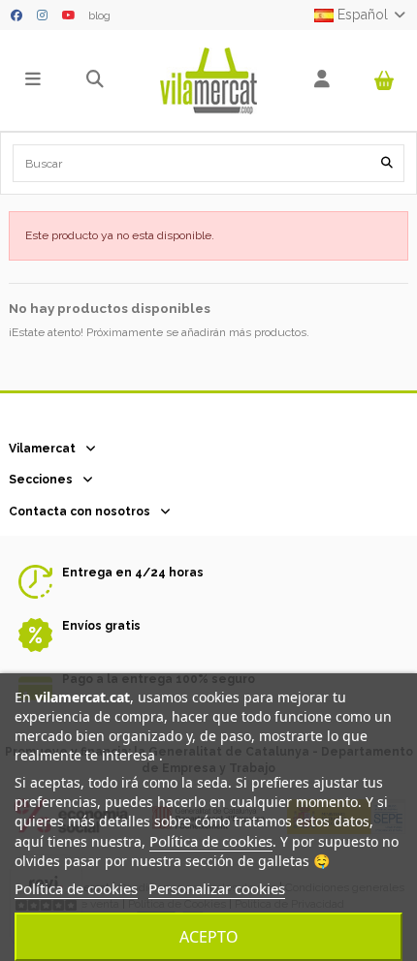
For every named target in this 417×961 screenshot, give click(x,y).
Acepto (209, 936)
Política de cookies (211, 841)
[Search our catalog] (386, 163)
